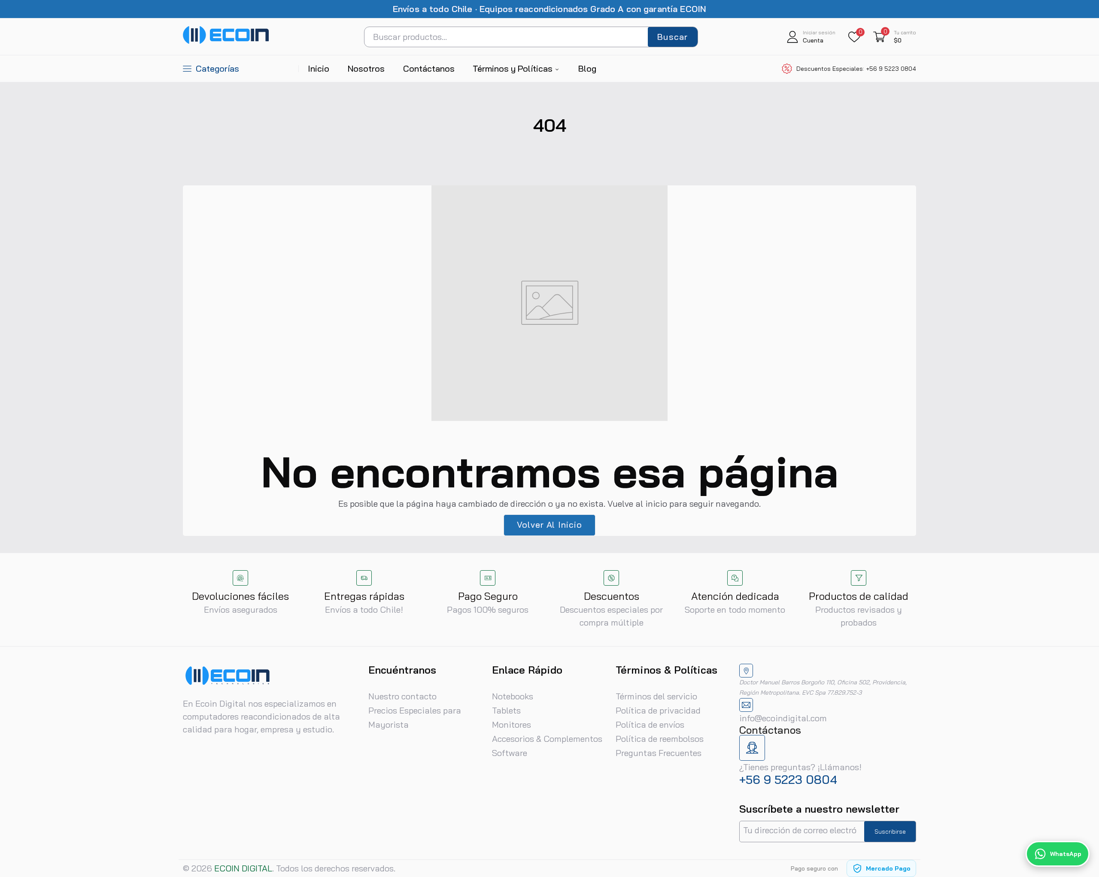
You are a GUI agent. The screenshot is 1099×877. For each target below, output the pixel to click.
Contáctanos (429, 68)
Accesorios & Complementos (547, 738)
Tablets (506, 710)
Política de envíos (650, 724)
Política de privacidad (658, 710)
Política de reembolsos (660, 738)
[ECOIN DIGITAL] (226, 41)
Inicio (318, 68)
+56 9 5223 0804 (788, 779)
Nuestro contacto (402, 696)
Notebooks (512, 696)
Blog (587, 68)
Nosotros (366, 68)
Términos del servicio (656, 696)
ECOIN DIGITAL (243, 868)
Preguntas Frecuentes (658, 752)
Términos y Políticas (514, 68)
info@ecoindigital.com (783, 718)
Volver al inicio (550, 524)
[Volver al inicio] (1082, 815)
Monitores (511, 724)
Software (509, 752)
